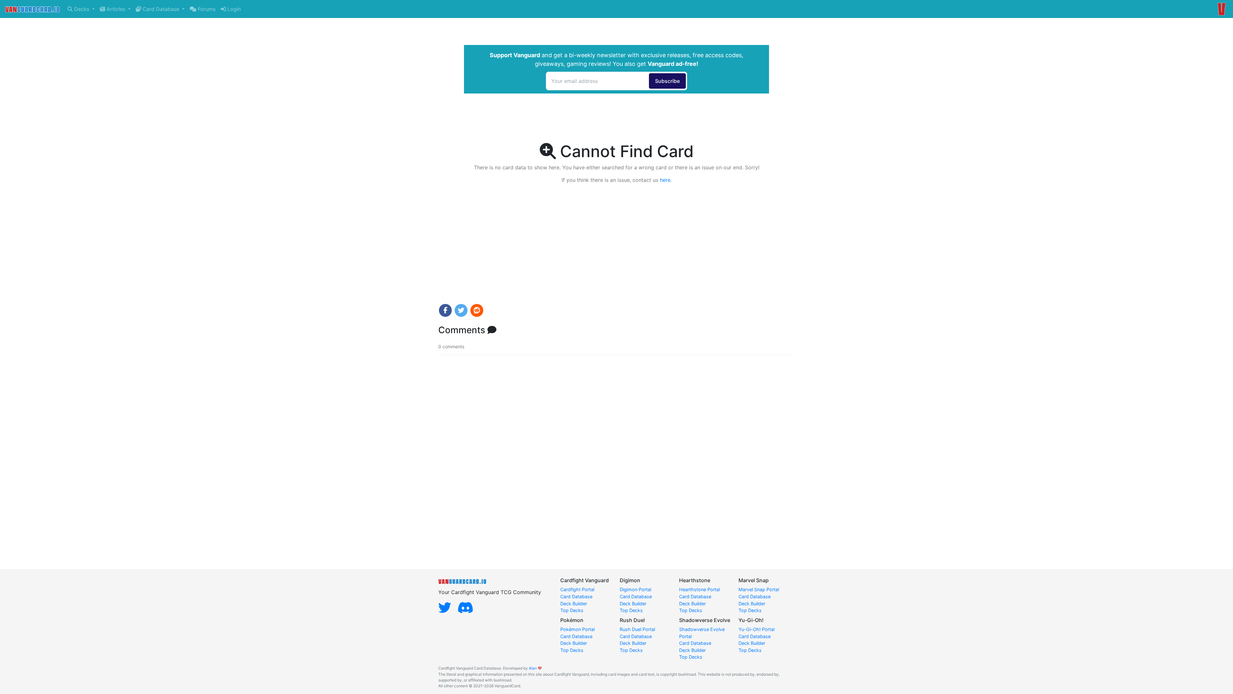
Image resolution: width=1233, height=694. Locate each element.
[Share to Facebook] (445, 310)
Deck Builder (573, 603)
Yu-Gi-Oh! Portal (756, 629)
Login (233, 9)
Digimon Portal (635, 589)
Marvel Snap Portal (759, 589)
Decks (82, 9)
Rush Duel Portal (637, 629)
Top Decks (571, 610)
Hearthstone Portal (699, 589)
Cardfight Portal (577, 589)
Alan (533, 668)
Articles (116, 9)
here (665, 180)
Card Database (161, 9)
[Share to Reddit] (476, 310)
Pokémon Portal (577, 629)
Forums (205, 9)
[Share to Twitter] (461, 310)
